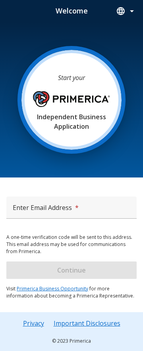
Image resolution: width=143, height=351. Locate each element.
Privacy (33, 323)
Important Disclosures (87, 323)
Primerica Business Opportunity (52, 288)
